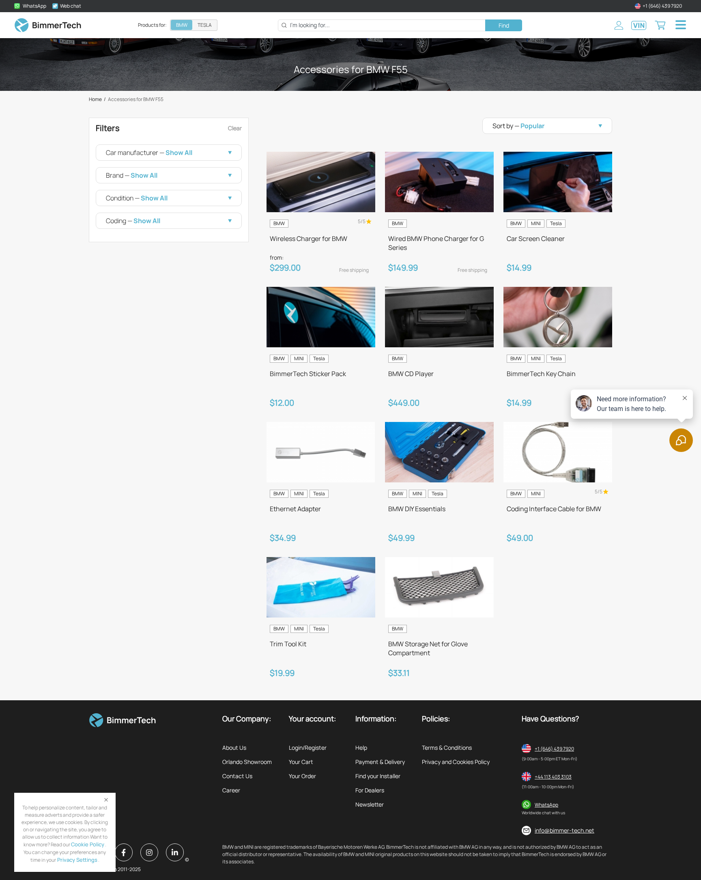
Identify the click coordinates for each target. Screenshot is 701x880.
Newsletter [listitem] (369, 804)
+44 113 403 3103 (553, 776)
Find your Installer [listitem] (377, 776)
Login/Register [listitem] (308, 747)
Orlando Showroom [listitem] (247, 762)
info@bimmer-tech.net (564, 830)
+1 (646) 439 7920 (554, 748)
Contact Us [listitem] (237, 776)
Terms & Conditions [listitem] (447, 747)
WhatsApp (546, 804)
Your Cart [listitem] (301, 762)
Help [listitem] (361, 747)
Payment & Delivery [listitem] (380, 762)
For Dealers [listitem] (369, 790)
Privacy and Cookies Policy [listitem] (456, 762)
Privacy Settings (76, 859)
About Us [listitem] (234, 747)
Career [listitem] (231, 790)
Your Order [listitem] (302, 776)
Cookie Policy (87, 844)
